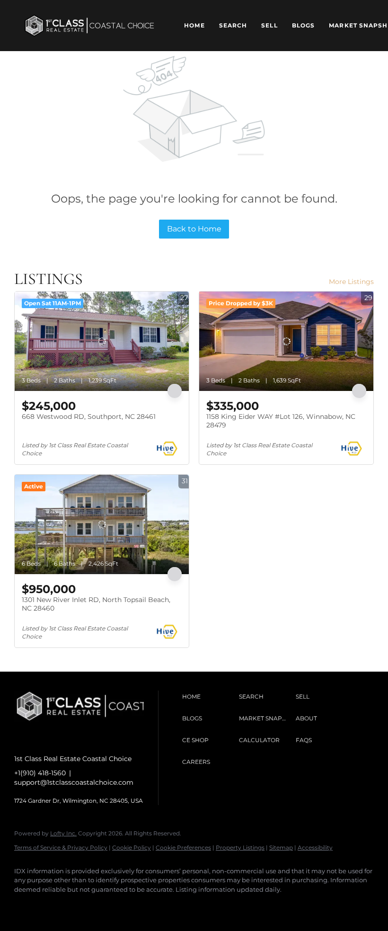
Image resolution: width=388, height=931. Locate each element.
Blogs (303, 25)
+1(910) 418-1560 (40, 773)
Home (194, 25)
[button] (90, 25)
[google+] (108, 905)
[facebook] (25, 905)
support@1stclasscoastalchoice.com (73, 782)
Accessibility (315, 847)
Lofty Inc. (63, 833)
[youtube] (80, 905)
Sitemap (281, 847)
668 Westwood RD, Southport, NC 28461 (89, 416)
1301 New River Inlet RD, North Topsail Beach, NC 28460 (96, 603)
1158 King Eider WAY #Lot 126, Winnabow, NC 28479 (280, 420)
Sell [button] (269, 25)
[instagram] (53, 905)
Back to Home (194, 228)
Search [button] (233, 25)
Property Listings (240, 847)
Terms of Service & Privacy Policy (60, 847)
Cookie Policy (131, 847)
